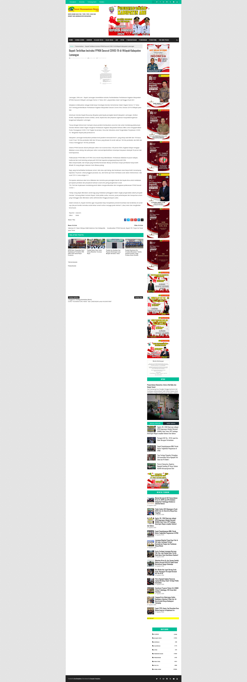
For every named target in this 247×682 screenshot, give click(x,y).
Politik (156, 665)
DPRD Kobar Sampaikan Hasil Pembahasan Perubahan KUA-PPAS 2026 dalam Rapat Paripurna (76, 252)
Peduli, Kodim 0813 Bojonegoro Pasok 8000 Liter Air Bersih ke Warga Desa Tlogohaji (166, 511)
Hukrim (89, 40)
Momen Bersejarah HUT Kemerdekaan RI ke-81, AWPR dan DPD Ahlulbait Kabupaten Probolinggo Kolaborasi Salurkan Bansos (166, 501)
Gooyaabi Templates (95, 679)
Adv (117, 40)
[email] (173, 1)
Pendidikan (143, 40)
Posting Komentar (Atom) (84, 299)
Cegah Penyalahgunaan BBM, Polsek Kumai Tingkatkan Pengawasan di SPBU (167, 448)
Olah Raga (109, 40)
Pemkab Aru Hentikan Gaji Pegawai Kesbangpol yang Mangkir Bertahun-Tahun (113, 251)
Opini (122, 40)
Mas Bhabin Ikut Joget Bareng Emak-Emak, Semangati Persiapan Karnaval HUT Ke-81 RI (166, 571)
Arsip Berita (171, 423)
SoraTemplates (78, 679)
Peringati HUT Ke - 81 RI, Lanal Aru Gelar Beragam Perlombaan (167, 439)
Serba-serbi (157, 669)
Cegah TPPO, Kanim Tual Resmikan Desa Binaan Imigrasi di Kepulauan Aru (167, 609)
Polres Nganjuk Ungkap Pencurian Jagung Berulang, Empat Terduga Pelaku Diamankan (167, 581)
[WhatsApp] (153, 678)
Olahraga (157, 646)
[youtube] (177, 1)
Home (71, 40)
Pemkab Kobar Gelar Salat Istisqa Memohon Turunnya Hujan (94, 251)
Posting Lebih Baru (74, 297)
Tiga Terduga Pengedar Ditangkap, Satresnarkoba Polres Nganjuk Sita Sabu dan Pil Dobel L (167, 457)
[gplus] (163, 1)
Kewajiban (73, 2)
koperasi (156, 642)
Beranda (81, 2)
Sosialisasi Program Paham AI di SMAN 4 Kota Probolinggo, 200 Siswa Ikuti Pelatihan (166, 590)
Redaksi (101, 2)
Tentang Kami (92, 2)
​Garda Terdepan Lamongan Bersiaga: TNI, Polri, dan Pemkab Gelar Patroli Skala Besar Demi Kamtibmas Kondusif (166, 553)
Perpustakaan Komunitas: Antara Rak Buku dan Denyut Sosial (161, 386)
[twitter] (156, 1)
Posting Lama (138, 297)
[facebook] (160, 1)
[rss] (170, 1)
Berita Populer (155, 423)
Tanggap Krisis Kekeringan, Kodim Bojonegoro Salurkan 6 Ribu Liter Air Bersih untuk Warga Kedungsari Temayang (166, 600)
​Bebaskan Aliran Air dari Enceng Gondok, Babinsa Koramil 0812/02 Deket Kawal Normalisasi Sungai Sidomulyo (167, 562)
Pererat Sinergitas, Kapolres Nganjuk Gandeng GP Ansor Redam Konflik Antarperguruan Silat (167, 466)
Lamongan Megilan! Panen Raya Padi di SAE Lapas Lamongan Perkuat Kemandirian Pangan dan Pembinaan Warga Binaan (166, 543)
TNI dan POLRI (164, 40)
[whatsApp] (153, 1)
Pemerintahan (131, 40)
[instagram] (166, 1)
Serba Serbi (79, 40)
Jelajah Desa (98, 40)
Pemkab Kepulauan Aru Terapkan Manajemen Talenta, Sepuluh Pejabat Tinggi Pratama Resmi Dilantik (133, 252)
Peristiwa (153, 40)
